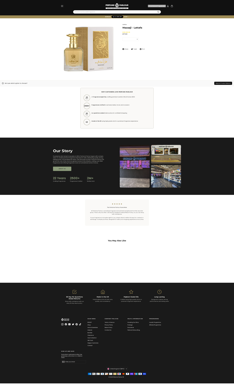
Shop (89, 325)
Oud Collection (92, 338)
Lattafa (124, 24)
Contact (90, 345)
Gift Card (90, 340)
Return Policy (108, 327)
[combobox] (117, 12)
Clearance (91, 335)
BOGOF (90, 322)
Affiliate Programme (155, 325)
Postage (130, 325)
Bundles (90, 332)
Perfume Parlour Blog (134, 330)
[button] (126, 32)
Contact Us (108, 330)
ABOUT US (62, 168)
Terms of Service (109, 322)
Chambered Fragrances (157, 6)
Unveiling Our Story (133, 322)
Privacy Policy (109, 325)
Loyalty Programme (155, 322)
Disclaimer (131, 327)
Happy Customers (93, 343)
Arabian (90, 330)
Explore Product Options (223, 83)
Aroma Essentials (93, 327)
